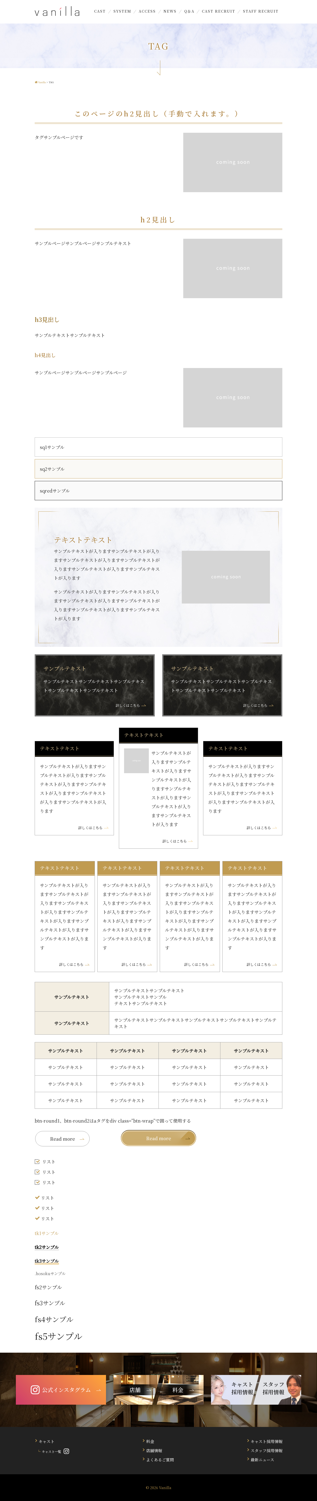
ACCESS (147, 11)
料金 (150, 1441)
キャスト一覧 (51, 1451)
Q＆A (189, 11)
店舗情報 (154, 1450)
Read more (158, 1138)
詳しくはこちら (128, 705)
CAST (100, 11)
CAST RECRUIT (218, 11)
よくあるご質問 (160, 1460)
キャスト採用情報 (266, 1441)
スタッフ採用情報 (266, 1450)
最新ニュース (262, 1460)
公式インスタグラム (66, 1390)
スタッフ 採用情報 (273, 1388)
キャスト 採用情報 (242, 1388)
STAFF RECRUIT (261, 11)
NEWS (170, 11)
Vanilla (165, 1487)
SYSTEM (122, 11)
